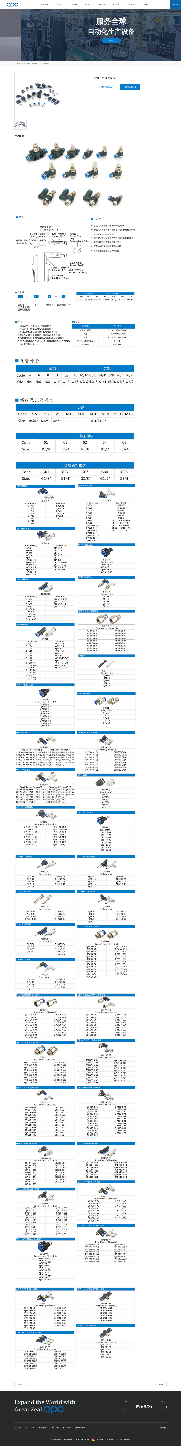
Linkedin (68, 1427)
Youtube (56, 1427)
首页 (28, 63)
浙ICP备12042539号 (84, 1439)
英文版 (175, 4)
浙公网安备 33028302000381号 (105, 1439)
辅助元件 (34, 63)
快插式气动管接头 (45, 63)
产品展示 (73, 4)
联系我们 (145, 4)
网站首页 (44, 4)
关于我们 (58, 4)
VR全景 (102, 4)
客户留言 (115, 4)
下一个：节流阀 (158, 1384)
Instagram (43, 1427)
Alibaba (31, 1428)
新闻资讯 (88, 4)
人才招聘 (130, 4)
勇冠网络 (127, 1439)
